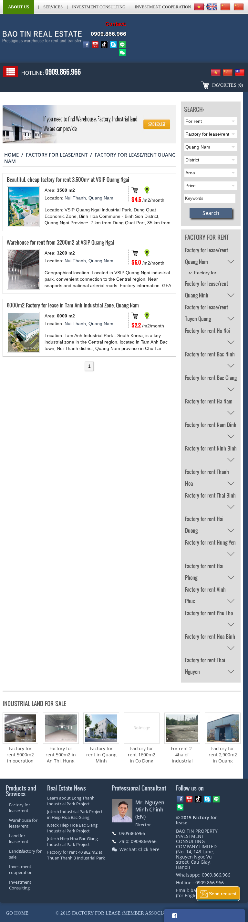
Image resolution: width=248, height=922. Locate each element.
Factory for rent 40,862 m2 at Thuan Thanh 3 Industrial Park (76, 855)
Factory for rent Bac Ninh (210, 354)
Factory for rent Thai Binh (210, 495)
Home (11, 154)
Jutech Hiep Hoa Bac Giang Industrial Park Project (72, 841)
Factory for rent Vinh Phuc (205, 590)
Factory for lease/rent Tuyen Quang (206, 308)
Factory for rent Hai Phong (204, 567)
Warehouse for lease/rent (23, 823)
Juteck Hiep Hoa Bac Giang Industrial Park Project (72, 828)
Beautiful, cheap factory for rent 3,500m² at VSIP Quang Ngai (68, 179)
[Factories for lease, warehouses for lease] (33, 39)
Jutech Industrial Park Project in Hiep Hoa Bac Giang (75, 814)
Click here (149, 849)
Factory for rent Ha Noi (207, 330)
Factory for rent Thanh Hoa (207, 473)
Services (53, 7)
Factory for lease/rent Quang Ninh (206, 284)
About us (18, 7)
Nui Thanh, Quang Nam (89, 197)
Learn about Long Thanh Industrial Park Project (71, 801)
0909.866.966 (108, 34)
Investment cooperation (163, 7)
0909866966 (132, 833)
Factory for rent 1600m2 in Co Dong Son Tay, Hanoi (141, 760)
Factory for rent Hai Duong (204, 520)
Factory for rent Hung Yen (210, 542)
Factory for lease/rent (57, 154)
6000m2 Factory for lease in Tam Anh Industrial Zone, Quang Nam (73, 305)
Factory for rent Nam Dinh (210, 424)
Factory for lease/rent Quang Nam (206, 251)
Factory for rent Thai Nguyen (205, 661)
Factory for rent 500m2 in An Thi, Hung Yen (61, 757)
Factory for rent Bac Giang (211, 377)
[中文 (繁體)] (238, 7)
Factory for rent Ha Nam (208, 401)
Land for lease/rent (18, 838)
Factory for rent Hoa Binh (210, 636)
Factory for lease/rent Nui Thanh (208, 273)
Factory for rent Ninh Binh (211, 448)
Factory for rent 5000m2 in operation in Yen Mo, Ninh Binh (20, 760)
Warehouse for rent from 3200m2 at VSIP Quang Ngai (60, 242)
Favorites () (227, 85)
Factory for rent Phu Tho (209, 612)
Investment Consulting (98, 7)
